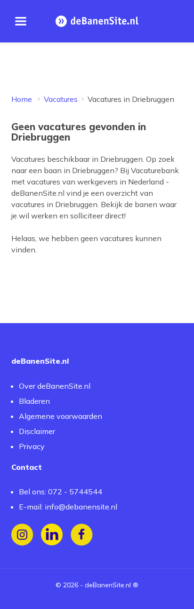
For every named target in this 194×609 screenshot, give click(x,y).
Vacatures (61, 99)
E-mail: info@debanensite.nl (68, 506)
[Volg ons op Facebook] (82, 535)
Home (21, 99)
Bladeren (34, 401)
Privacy (32, 446)
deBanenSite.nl (108, 585)
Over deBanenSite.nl (54, 386)
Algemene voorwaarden (60, 416)
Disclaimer (37, 431)
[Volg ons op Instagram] (22, 535)
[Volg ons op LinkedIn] (52, 535)
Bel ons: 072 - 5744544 (60, 491)
